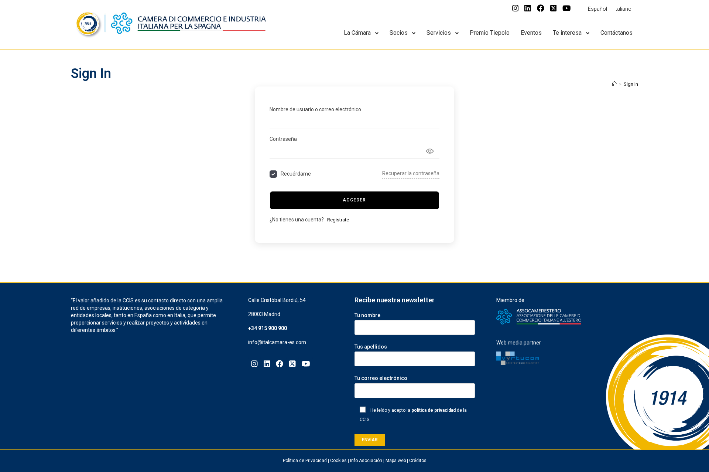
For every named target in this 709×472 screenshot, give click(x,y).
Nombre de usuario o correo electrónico (315, 109)
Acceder (354, 200)
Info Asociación (366, 460)
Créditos (418, 460)
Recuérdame (296, 174)
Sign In (631, 84)
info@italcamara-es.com (277, 342)
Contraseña (283, 139)
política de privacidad (433, 410)
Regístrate (338, 220)
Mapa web (396, 460)
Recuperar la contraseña (410, 173)
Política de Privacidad (305, 460)
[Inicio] (614, 84)
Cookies (338, 460)
